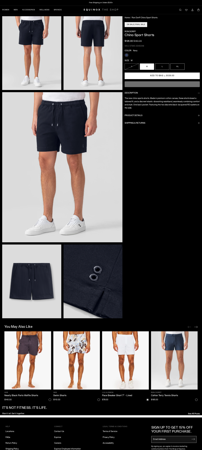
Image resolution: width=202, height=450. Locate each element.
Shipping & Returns (135, 123)
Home (127, 18)
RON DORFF (130, 32)
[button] (31, 53)
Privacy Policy (108, 437)
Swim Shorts (59, 396)
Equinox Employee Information (67, 449)
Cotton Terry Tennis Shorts (164, 396)
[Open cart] (198, 10)
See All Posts (194, 413)
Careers (57, 443)
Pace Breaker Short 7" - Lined (117, 396)
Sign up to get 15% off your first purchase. (172, 429)
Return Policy (11, 443)
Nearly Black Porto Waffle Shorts (21, 396)
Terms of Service (110, 431)
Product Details (133, 115)
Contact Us (59, 431)
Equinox (57, 437)
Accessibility (108, 443)
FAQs (7, 437)
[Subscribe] (193, 439)
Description (131, 93)
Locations (9, 431)
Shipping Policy (12, 449)
